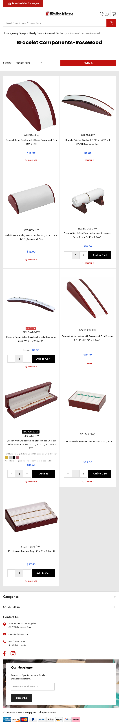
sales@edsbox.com (18, 634)
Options (43, 473)
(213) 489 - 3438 (17, 645)
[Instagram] (13, 653)
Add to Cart (100, 255)
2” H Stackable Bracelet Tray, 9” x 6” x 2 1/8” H (87, 441)
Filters (88, 62)
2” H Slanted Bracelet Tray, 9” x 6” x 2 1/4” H (31, 551)
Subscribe (21, 698)
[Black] (14, 457)
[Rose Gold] (17, 457)
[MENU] (14, 13)
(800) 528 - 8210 (17, 641)
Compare (32, 160)
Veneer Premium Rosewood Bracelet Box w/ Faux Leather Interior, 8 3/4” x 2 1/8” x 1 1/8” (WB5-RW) (31, 444)
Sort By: (7, 62)
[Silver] (10, 457)
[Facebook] (4, 653)
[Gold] (6, 457)
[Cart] (114, 14)
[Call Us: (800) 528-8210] (102, 14)
